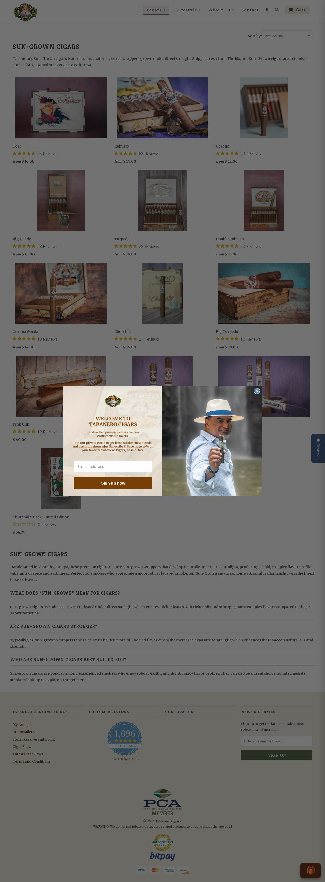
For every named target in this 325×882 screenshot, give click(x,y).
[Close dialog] (256, 390)
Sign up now (113, 483)
